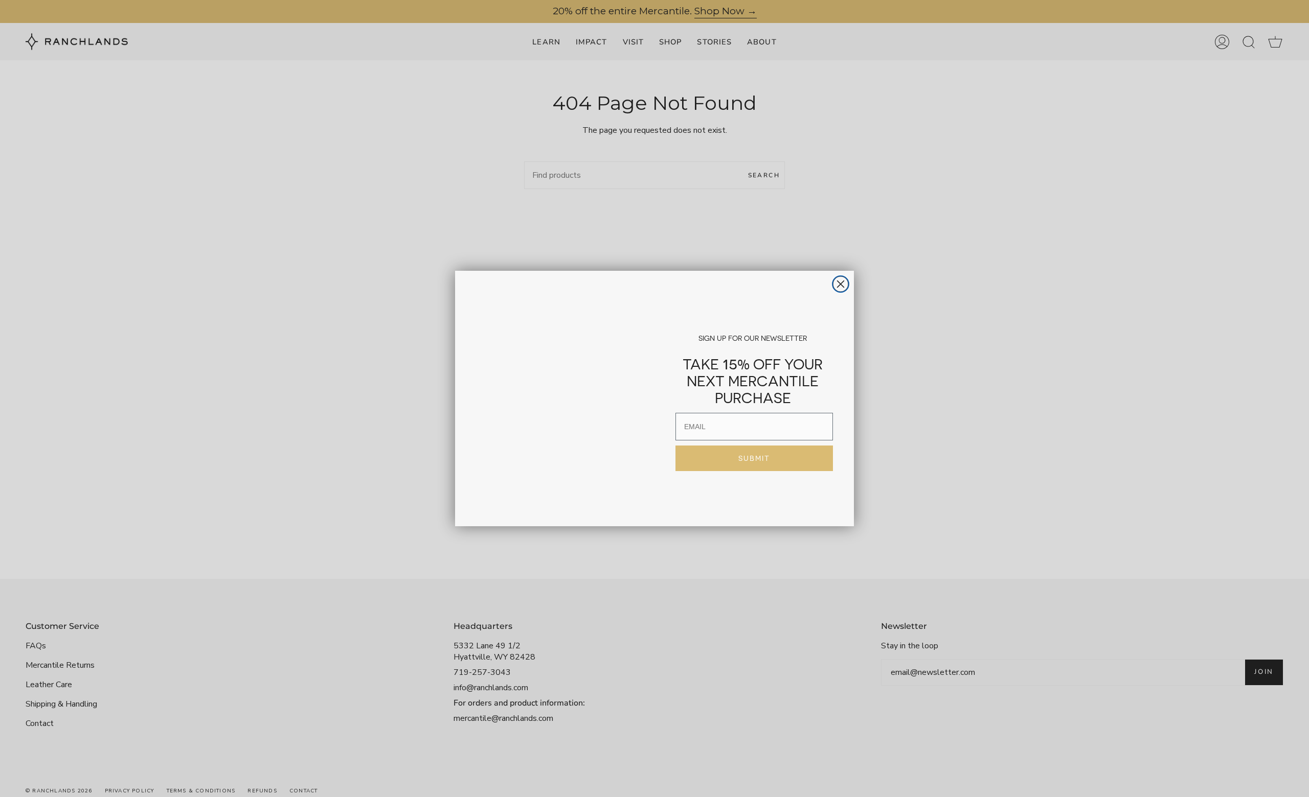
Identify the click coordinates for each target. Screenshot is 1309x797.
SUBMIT (754, 458)
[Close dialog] (840, 262)
